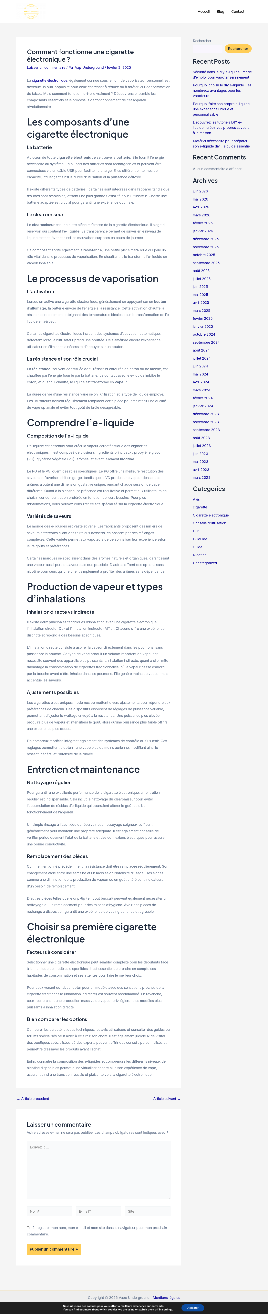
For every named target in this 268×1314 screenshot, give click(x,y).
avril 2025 (201, 302)
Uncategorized (205, 563)
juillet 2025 (202, 279)
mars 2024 (201, 390)
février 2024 (203, 398)
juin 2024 (200, 366)
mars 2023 (202, 477)
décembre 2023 (206, 414)
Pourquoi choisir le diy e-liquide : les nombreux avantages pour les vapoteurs (222, 90)
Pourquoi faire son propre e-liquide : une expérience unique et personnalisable (222, 109)
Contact (237, 11)
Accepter (192, 1308)
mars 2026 (201, 215)
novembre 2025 (206, 247)
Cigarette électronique (211, 515)
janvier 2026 (203, 231)
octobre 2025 (204, 255)
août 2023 (201, 438)
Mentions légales (166, 1298)
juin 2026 (200, 191)
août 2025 (201, 271)
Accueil (204, 11)
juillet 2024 (202, 358)
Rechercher (202, 41)
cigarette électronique (49, 80)
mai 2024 (200, 374)
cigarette (200, 507)
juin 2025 (200, 287)
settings (167, 1309)
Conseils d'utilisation (209, 523)
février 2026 (203, 223)
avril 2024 (201, 382)
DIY (196, 531)
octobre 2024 (204, 334)
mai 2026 (200, 199)
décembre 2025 (206, 239)
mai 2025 (200, 295)
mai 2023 (200, 462)
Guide (197, 547)
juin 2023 (200, 454)
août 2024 (201, 350)
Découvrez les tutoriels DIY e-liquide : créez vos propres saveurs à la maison (221, 127)
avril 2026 (201, 207)
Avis (196, 499)
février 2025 (203, 318)
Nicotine (199, 555)
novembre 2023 (206, 422)
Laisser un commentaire (46, 67)
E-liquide (200, 539)
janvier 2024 (203, 406)
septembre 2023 (206, 430)
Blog (220, 11)
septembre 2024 (206, 342)
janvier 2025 (203, 326)
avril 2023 (201, 470)
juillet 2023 (202, 446)
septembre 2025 (206, 263)
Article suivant (167, 1099)
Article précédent (33, 1099)
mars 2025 (201, 311)
